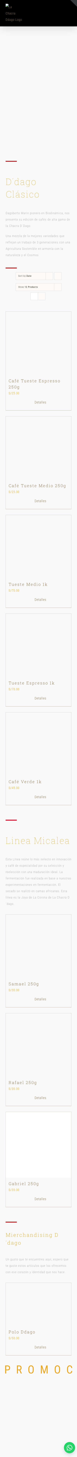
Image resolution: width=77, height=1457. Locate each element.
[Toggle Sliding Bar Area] (73, 3)
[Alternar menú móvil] (69, 11)
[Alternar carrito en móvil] (62, 11)
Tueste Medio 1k (28, 584)
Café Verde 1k (25, 781)
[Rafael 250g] (38, 1045)
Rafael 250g (23, 1082)
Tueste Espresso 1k (32, 683)
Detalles (40, 402)
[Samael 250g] (38, 946)
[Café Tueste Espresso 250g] (38, 343)
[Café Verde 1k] (38, 744)
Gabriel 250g (24, 1183)
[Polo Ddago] (38, 1304)
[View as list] (41, 296)
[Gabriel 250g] (38, 1144)
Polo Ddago (22, 1332)
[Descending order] (57, 276)
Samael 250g (24, 983)
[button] (69, 1447)
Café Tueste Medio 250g (37, 485)
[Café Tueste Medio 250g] (38, 448)
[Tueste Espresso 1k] (38, 645)
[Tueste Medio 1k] (38, 546)
